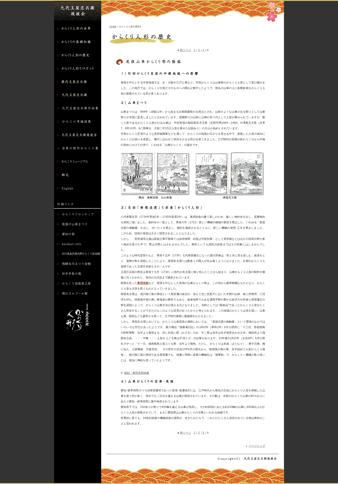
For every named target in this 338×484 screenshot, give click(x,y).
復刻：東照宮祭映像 (136, 373)
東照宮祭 (142, 283)
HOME (112, 26)
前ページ (185, 50)
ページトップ (257, 445)
